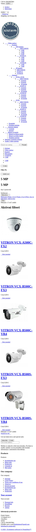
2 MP (22, 50)
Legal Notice (9, 480)
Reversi (7, 506)
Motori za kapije (11, 132)
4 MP (22, 59)
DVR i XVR (18, 77)
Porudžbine (8, 504)
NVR (16, 100)
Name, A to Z (12, 197)
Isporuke (7, 479)
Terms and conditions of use (13, 482)
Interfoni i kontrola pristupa (13, 139)
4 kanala (23, 80)
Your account (6, 495)
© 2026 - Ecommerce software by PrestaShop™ (16, 529)
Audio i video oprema (12, 141)
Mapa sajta (8, 462)
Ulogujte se (8, 466)
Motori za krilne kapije (16, 136)
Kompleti (12, 123)
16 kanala (24, 84)
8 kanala (23, 82)
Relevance (5, 195)
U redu (4, 166)
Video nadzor (10, 43)
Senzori (11, 130)
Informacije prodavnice (8, 526)
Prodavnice (8, 464)
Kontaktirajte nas (10, 460)
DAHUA (21, 55)
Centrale (11, 129)
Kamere (13, 45)
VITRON (21, 63)
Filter (3, 200)
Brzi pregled (5, 254)
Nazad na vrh (6, 433)
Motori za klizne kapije (16, 134)
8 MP (22, 54)
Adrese (7, 507)
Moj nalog (8, 468)
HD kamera (18, 47)
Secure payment (10, 486)
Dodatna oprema (14, 125)
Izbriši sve (5, 174)
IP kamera (17, 68)
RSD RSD (8, 9)
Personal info (9, 502)
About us (8, 484)
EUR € (7, 7)
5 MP (22, 52)
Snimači (13, 75)
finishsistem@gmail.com (21, 524)
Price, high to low (9, 199)
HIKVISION (22, 48)
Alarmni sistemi (11, 127)
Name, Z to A (21, 197)
